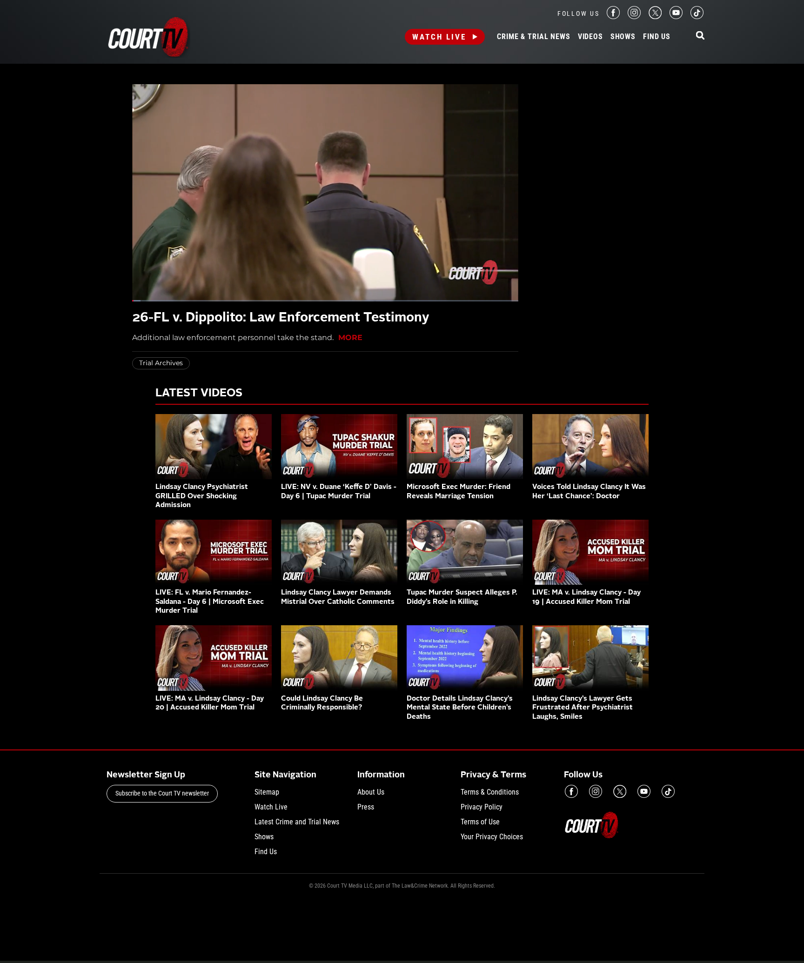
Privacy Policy (481, 806)
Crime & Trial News (533, 36)
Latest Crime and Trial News (297, 821)
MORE (350, 337)
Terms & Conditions (490, 792)
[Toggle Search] (700, 36)
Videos (590, 36)
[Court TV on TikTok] (697, 16)
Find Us (656, 36)
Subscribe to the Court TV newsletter (162, 793)
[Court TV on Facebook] (613, 16)
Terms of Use (480, 821)
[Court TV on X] (655, 16)
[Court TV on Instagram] (634, 16)
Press (365, 806)
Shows (623, 36)
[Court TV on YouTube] (676, 16)
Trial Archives (161, 363)
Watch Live (439, 36)
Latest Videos (198, 393)
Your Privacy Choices (492, 836)
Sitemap (267, 792)
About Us (370, 792)
